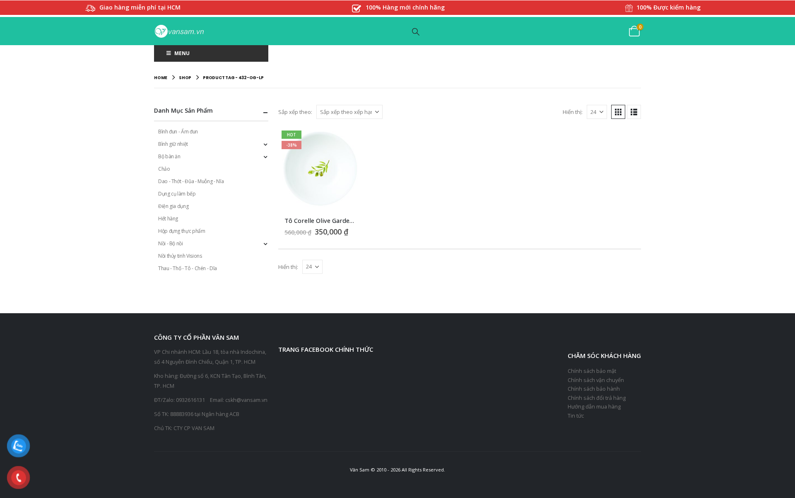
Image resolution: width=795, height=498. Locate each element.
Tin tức (576, 415)
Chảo (164, 168)
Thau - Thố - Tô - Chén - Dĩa (187, 268)
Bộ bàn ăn (169, 156)
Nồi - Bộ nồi (170, 243)
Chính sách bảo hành (594, 388)
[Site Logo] (179, 31)
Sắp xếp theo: (295, 112)
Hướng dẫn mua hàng (594, 406)
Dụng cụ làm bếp (177, 193)
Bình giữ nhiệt (173, 143)
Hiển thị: (573, 112)
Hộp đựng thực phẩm (181, 230)
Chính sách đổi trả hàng (597, 397)
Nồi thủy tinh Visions (180, 255)
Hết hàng (168, 218)
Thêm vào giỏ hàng (347, 140)
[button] (416, 31)
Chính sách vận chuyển (596, 380)
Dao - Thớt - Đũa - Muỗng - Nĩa (191, 181)
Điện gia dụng (173, 206)
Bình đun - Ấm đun (178, 131)
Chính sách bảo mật (592, 371)
